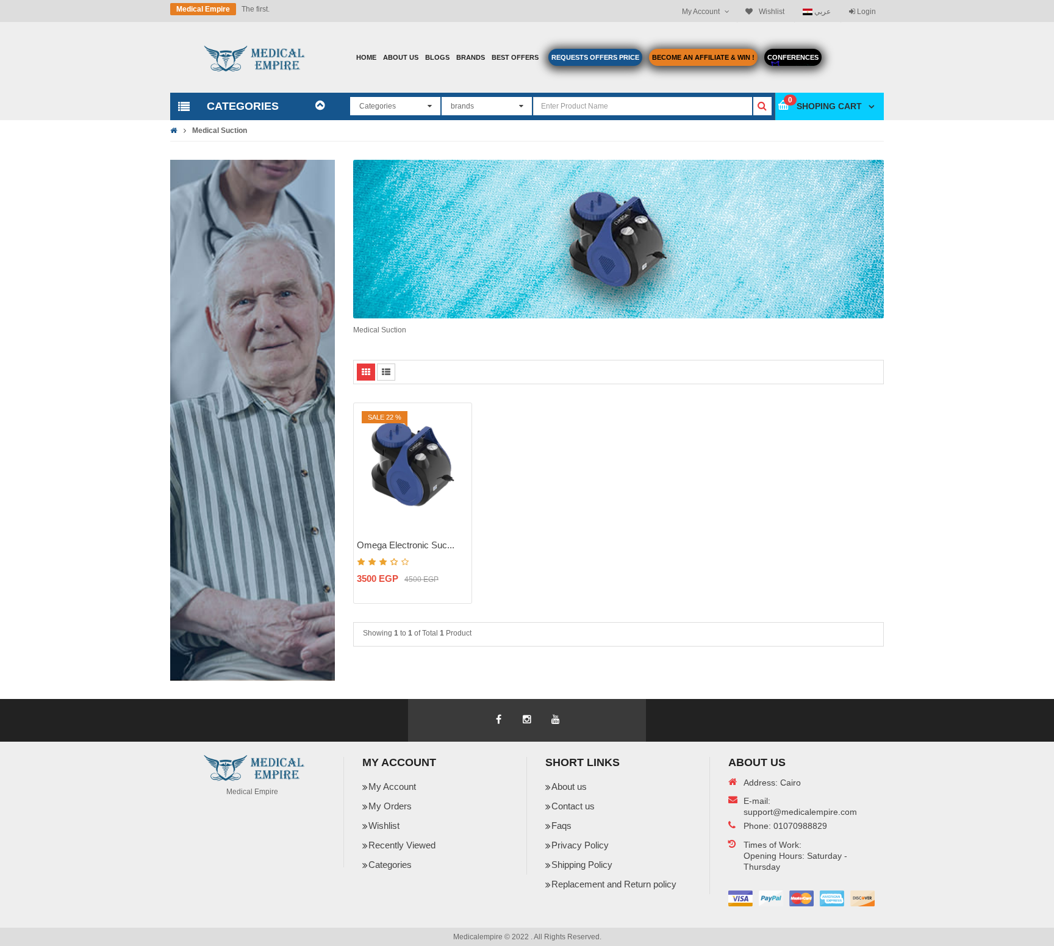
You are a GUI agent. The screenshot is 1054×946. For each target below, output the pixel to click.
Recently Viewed (402, 845)
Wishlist (384, 825)
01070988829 (800, 826)
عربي (821, 11)
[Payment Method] (740, 898)
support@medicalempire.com (800, 812)
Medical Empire (203, 9)
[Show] (455, 501)
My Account (392, 786)
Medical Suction (219, 130)
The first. (256, 9)
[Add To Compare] (455, 479)
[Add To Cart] (455, 437)
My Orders (390, 806)
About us (569, 786)
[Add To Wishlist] (455, 458)
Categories (390, 864)
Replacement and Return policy (613, 884)
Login (865, 11)
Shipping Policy (581, 864)
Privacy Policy (580, 845)
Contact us (573, 806)
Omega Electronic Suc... (405, 545)
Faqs (561, 825)
